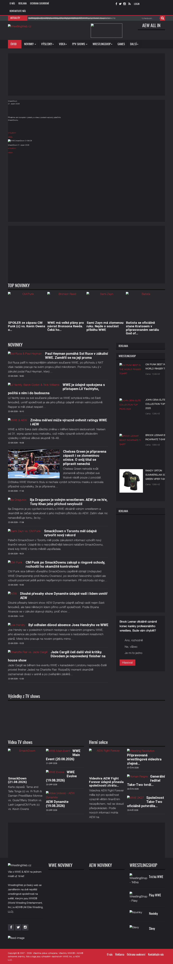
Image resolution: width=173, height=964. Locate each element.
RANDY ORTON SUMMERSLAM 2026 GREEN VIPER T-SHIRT (157, 474)
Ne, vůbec (131, 646)
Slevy (152, 928)
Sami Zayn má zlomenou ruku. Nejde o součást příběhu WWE (104, 326)
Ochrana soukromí (39, 4)
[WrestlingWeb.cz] (19, 26)
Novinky (29, 44)
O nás (12, 4)
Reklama (22, 4)
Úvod (13, 44)
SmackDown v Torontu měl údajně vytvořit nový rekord (70, 533)
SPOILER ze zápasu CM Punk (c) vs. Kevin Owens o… (26, 326)
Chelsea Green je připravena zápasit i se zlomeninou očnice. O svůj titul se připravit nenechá (84, 457)
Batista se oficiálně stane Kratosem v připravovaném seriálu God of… (142, 328)
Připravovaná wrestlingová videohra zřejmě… (144, 759)
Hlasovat (127, 662)
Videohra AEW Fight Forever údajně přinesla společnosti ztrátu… (106, 781)
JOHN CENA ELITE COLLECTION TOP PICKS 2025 (158, 404)
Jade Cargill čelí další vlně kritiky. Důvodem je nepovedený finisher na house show (56, 656)
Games (121, 44)
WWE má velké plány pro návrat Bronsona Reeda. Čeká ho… (65, 326)
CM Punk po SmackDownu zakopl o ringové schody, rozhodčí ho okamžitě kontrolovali (65, 564)
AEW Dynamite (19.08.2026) (57, 804)
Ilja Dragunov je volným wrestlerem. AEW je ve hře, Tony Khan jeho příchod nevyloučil (68, 502)
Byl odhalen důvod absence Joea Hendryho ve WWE (68, 625)
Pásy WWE (155, 895)
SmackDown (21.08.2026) (17, 780)
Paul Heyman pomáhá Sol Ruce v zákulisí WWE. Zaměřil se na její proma (76, 356)
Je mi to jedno (133, 653)
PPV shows (79, 44)
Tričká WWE (156, 877)
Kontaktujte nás (18, 11)
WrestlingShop (102, 44)
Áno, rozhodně (134, 640)
